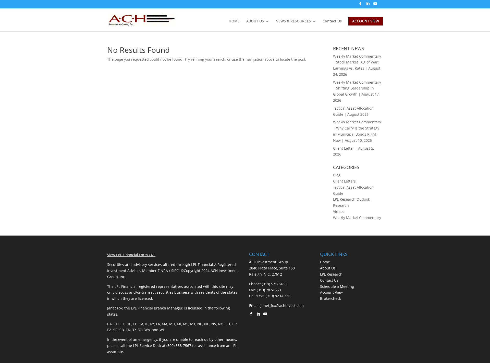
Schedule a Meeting (337, 286)
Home (325, 262)
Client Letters (344, 181)
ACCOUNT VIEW (365, 21)
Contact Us (332, 21)
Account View (331, 292)
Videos (338, 211)
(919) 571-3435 (274, 283)
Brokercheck (330, 298)
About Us (328, 268)
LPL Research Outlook (351, 199)
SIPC (175, 270)
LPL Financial (202, 264)
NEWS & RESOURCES (293, 21)
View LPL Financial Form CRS (131, 254)
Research (341, 205)
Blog (336, 175)
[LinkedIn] (368, 5)
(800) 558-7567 (178, 345)
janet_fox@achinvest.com (282, 305)
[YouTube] (375, 5)
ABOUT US (255, 21)
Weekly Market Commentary (357, 217)
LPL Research (331, 274)
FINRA (163, 270)
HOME (234, 21)
